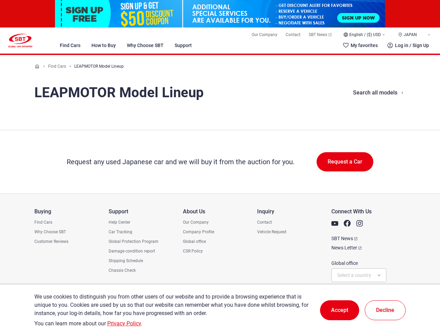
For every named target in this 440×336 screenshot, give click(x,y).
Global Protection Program (133, 241)
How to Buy (103, 45)
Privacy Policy (124, 323)
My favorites (364, 45)
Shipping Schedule (126, 260)
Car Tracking (120, 231)
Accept (339, 310)
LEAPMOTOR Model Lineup (99, 66)
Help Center (119, 222)
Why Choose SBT (145, 45)
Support (183, 45)
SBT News (318, 34)
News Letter (344, 247)
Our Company (264, 34)
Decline (385, 310)
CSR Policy (193, 251)
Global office (194, 241)
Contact (293, 34)
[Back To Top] (423, 301)
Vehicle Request (271, 231)
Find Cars (70, 45)
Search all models (375, 92)
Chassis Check (122, 270)
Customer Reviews (51, 241)
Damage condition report (132, 251)
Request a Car (345, 161)
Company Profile (198, 231)
